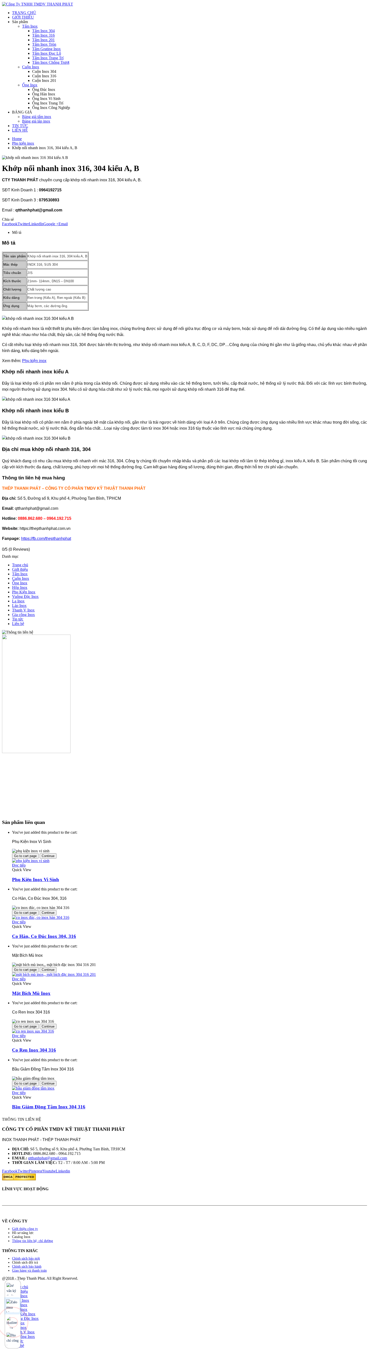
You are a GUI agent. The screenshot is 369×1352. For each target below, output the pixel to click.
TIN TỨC (20, 126)
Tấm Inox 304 (43, 31)
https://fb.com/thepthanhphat (46, 538)
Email (63, 224)
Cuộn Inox (30, 67)
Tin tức (17, 619)
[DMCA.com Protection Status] (19, 1179)
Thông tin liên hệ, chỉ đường (32, 1241)
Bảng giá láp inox (36, 121)
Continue (48, 856)
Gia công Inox (23, 614)
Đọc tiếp (19, 865)
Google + (50, 224)
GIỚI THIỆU (23, 17)
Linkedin (63, 1171)
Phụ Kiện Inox (23, 592)
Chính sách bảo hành (26, 1266)
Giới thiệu (20, 569)
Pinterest (35, 1171)
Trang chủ (20, 565)
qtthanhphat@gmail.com (47, 1158)
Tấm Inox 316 (43, 35)
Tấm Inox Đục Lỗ (46, 53)
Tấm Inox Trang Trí (48, 58)
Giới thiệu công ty (25, 1229)
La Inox (18, 601)
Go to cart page (25, 856)
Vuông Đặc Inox (25, 596)
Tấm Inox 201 (43, 40)
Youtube (49, 1171)
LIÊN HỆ (20, 130)
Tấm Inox (30, 26)
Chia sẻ (8, 219)
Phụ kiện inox (34, 361)
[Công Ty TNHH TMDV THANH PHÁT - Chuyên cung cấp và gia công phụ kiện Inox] (37, 4)
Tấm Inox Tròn (44, 44)
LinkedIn (36, 224)
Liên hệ (18, 624)
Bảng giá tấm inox (36, 117)
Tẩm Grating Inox (46, 49)
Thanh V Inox (23, 610)
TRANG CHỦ (24, 13)
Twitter (23, 224)
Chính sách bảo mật (26, 1258)
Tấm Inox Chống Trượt (50, 62)
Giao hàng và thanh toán (29, 1270)
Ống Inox (29, 85)
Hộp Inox (19, 587)
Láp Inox (19, 605)
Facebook (10, 224)
